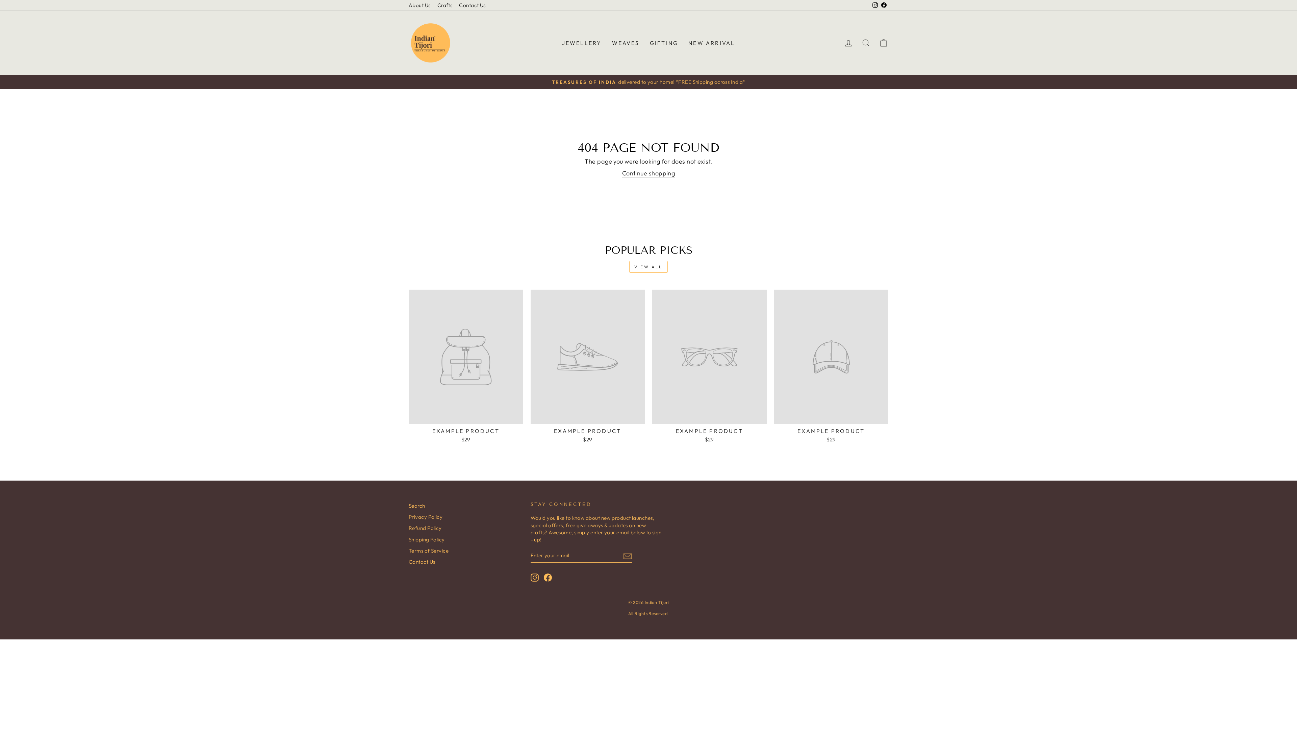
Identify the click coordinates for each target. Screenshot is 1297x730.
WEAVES (626, 43)
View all (648, 266)
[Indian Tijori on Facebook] (548, 577)
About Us (420, 5)
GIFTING (664, 43)
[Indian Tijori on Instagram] (535, 577)
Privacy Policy (425, 517)
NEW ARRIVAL (711, 43)
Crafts (445, 5)
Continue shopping (648, 173)
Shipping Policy (427, 539)
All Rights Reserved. (648, 613)
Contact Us (472, 5)
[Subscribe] (627, 555)
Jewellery (582, 43)
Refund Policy (425, 528)
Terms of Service (429, 551)
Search (417, 506)
